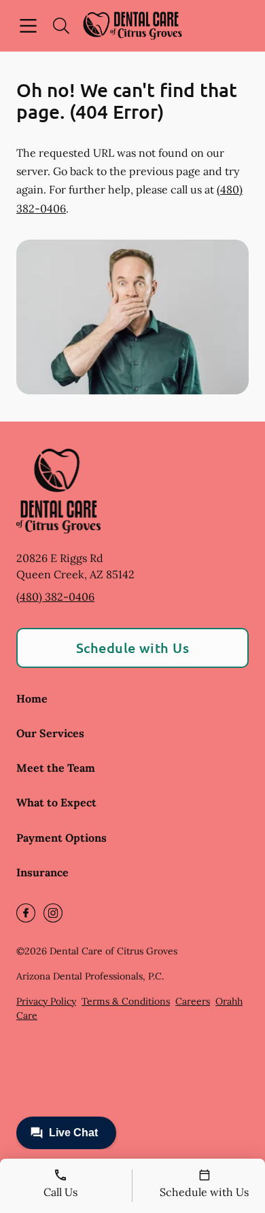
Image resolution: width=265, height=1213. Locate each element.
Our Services (50, 733)
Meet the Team (55, 768)
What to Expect (56, 802)
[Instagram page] (53, 912)
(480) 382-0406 (55, 596)
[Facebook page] (25, 912)
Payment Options (61, 837)
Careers (192, 1001)
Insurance (42, 872)
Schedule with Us (133, 647)
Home (32, 698)
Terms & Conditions (126, 1001)
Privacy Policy (46, 1001)
